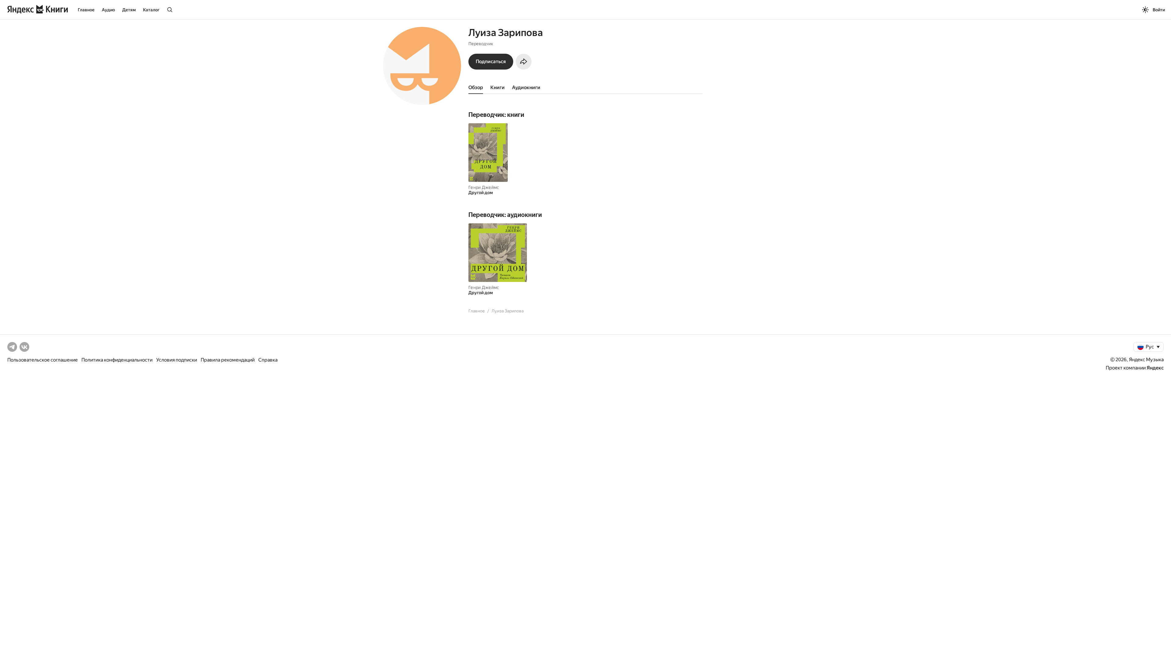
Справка (268, 360)
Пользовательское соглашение (42, 360)
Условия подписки (176, 360)
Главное (86, 9)
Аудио (108, 9)
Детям (129, 9)
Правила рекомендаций (228, 360)
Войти (1159, 9)
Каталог (151, 9)
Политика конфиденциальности (116, 360)
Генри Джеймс (483, 187)
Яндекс (1155, 368)
